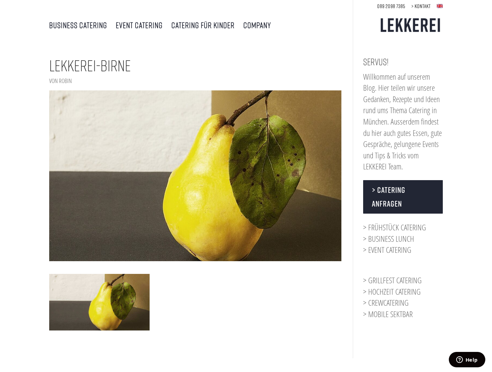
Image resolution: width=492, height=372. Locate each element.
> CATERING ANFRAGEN (388, 197)
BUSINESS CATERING (78, 26)
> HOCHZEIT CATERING (392, 291)
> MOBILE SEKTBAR (388, 313)
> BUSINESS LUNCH (388, 238)
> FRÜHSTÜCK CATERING (394, 227)
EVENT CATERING (139, 26)
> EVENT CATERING (387, 249)
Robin (65, 81)
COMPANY (257, 26)
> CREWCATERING (386, 302)
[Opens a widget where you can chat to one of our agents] (466, 360)
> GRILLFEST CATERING (392, 280)
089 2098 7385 (391, 6)
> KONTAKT (421, 6)
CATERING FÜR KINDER (203, 26)
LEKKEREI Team (382, 166)
